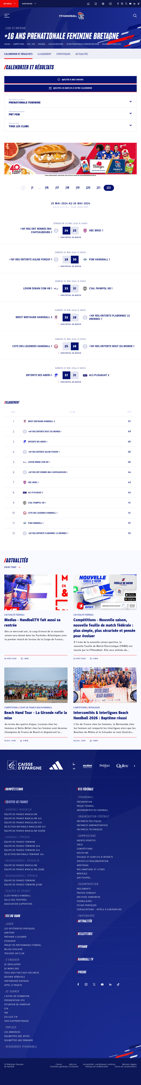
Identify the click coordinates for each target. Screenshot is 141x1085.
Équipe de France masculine (20, 814)
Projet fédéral (85, 806)
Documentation (88, 884)
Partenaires (86, 915)
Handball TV (85, 959)
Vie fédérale (85, 789)
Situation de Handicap (17, 1004)
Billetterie (85, 934)
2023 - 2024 (31, 44)
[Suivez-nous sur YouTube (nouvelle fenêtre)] (130, 4)
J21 (98, 187)
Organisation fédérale (94, 816)
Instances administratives (92, 825)
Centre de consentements (126, 1067)
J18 (67, 187)
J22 (109, 187)
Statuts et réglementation (92, 861)
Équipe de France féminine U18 (22, 850)
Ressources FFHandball (21, 1046)
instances (7, 4)
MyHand (82, 946)
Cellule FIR (11, 1017)
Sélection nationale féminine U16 (24, 854)
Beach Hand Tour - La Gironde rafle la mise (35, 715)
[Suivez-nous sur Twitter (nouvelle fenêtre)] (126, 4)
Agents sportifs (86, 840)
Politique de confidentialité (96, 1067)
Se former (12, 991)
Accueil (7, 44)
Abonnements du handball (93, 810)
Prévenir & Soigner (15, 937)
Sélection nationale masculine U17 (25, 827)
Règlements (84, 889)
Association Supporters (18, 904)
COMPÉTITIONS (85, 849)
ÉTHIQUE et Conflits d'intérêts (95, 857)
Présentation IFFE (14, 1000)
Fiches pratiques (86, 905)
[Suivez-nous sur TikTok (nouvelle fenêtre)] (139, 4)
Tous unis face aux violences (21, 973)
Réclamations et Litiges (91, 869)
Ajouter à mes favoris (72, 79)
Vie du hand (13, 916)
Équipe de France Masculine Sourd (24, 831)
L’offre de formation (16, 996)
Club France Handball (17, 895)
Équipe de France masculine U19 (23, 822)
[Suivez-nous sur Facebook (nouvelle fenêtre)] (118, 4)
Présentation (84, 802)
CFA (6, 1008)
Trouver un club (14, 953)
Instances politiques (89, 821)
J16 (47, 187)
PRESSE (82, 972)
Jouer (10, 924)
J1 (32, 187)
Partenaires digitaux (16, 981)
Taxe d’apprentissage (16, 1021)
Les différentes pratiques (19, 928)
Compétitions (18, 44)
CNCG (80, 844)
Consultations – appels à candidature (99, 909)
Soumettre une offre (17, 1036)
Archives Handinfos (88, 897)
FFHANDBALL (86, 797)
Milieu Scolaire (13, 949)
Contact (59, 1064)
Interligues (94, 707)
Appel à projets (13, 985)
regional (42, 44)
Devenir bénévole (14, 977)
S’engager (12, 959)
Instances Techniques (89, 829)
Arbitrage (83, 865)
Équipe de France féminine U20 (22, 846)
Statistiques (63, 54)
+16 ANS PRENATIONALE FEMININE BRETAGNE (82, 44)
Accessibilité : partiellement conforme (99, 1064)
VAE (6, 1013)
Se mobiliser (11, 968)
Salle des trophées (15, 900)
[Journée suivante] (118, 188)
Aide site (72, 1064)
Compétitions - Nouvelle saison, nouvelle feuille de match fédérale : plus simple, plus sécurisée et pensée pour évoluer (104, 628)
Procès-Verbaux (86, 893)
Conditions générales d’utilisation (64, 1067)
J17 (57, 187)
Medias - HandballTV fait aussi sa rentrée (32, 623)
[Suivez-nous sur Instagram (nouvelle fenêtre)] (122, 4)
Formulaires (84, 901)
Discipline (82, 853)
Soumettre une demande (18, 1040)
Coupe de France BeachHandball (35, 707)
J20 (88, 187)
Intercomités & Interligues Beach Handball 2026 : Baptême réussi (100, 715)
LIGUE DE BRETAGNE (55, 44)
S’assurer (10, 941)
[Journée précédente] (23, 188)
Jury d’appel (84, 878)
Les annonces (12, 1032)
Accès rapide (27, 4)
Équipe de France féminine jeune (23, 884)
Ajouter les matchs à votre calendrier (72, 88)
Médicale (82, 873)
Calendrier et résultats (18, 54)
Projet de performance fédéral (22, 945)
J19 (78, 187)
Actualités (81, 54)
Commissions (87, 835)
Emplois (11, 1027)
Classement (44, 54)
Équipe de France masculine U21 (23, 818)
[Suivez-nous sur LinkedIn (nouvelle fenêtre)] (134, 4)
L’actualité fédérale (14, 615)
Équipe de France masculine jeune (24, 869)
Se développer (12, 964)
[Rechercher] (135, 15)
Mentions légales (129, 1064)
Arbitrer (9, 933)
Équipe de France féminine (19, 842)
